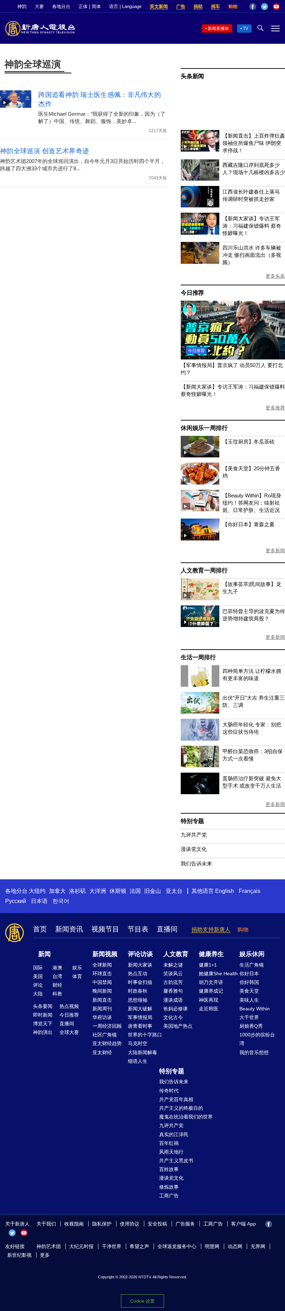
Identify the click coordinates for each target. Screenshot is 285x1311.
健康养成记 (211, 991)
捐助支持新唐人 (211, 930)
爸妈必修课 (175, 1008)
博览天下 (42, 1023)
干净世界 (111, 1246)
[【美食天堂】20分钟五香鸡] (200, 483)
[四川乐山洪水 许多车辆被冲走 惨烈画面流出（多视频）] (200, 262)
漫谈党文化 (194, 849)
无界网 (258, 1246)
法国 (135, 891)
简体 (96, 6)
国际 (38, 967)
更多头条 (275, 276)
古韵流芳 (173, 982)
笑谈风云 (173, 973)
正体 (83, 6)
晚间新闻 (102, 991)
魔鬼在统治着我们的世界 (186, 1116)
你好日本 (249, 973)
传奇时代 (169, 1090)
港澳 (57, 967)
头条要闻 (42, 1006)
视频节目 (105, 929)
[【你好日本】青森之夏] (200, 539)
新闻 (44, 954)
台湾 (57, 976)
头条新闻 (192, 76)
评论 (38, 985)
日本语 (39, 901)
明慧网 (212, 1246)
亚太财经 (102, 1052)
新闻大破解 (140, 1008)
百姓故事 (169, 1169)
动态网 (235, 1246)
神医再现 (208, 1000)
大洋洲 (97, 891)
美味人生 (249, 1000)
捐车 (215, 6)
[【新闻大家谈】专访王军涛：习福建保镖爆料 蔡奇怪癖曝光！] (200, 233)
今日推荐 (192, 293)
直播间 (167, 929)
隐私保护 (102, 1224)
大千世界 (249, 1017)
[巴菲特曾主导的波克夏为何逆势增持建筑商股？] (200, 625)
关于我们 (46, 1224)
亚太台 (174, 891)
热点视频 (69, 1006)
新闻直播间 (218, 28)
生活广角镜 (251, 965)
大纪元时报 (81, 1246)
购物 (232, 6)
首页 (40, 929)
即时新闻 (42, 1015)
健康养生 (211, 954)
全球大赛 (69, 1032)
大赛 (39, 6)
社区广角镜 (104, 1034)
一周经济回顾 (107, 1026)
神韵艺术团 (48, 1246)
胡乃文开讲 (211, 982)
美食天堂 (249, 991)
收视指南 (74, 1224)
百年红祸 (169, 1143)
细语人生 (137, 1061)
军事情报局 (140, 1017)
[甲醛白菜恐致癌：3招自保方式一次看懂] (200, 765)
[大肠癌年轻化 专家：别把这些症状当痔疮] (200, 739)
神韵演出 (42, 1032)
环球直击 (102, 973)
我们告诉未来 (196, 863)
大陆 (38, 993)
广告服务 (185, 1224)
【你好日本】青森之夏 (248, 524)
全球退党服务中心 (176, 1246)
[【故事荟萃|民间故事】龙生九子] (200, 598)
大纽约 (37, 891)
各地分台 (61, 6)
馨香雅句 (173, 991)
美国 (38, 976)
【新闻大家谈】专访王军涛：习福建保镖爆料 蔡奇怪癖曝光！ (251, 225)
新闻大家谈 (140, 965)
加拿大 (57, 891)
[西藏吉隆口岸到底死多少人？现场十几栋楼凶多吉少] (200, 179)
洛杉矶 (77, 891)
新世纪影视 (19, 1255)
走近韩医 (208, 1008)
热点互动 (137, 973)
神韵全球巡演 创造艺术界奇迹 (44, 151)
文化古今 (173, 1017)
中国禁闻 (102, 982)
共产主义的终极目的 (181, 1108)
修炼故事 (169, 1187)
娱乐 (77, 967)
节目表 (138, 929)
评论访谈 (140, 954)
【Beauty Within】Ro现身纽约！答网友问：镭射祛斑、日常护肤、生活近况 (251, 502)
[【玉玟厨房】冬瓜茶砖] (200, 455)
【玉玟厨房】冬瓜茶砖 (248, 442)
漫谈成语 (173, 1000)
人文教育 (175, 954)
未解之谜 (173, 965)
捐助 (198, 6)
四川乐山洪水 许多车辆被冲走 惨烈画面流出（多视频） (251, 255)
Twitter (264, 6)
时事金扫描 (140, 982)
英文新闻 (159, 6)
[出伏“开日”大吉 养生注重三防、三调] (200, 712)
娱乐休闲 (251, 954)
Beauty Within (254, 1008)
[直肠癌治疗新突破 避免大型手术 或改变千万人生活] (200, 792)
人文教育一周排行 (204, 570)
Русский (15, 901)
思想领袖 (137, 1000)
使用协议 (129, 1224)
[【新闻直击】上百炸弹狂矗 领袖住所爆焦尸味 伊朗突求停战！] (200, 150)
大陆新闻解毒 (142, 1052)
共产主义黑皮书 (176, 1160)
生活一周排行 (198, 657)
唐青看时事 (140, 1026)
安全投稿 (157, 1224)
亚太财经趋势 (107, 1043)
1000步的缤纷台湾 (257, 1039)
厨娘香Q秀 (251, 1026)
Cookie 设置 (142, 1301)
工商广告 (169, 1195)
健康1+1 (208, 965)
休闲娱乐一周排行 (204, 428)
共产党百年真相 (176, 1099)
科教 (57, 993)
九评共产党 (194, 835)
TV (245, 28)
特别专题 (192, 821)
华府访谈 (102, 1017)
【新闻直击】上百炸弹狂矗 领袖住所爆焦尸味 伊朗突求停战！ (253, 143)
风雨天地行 (171, 1152)
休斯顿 (117, 891)
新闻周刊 (102, 1008)
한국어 (60, 901)
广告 (180, 6)
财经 (57, 985)
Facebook (252, 6)
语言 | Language (125, 6)
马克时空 (137, 1043)
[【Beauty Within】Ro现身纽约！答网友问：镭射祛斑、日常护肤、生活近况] (200, 509)
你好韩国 (249, 982)
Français (249, 891)
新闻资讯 (69, 929)
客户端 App (243, 1224)
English (224, 891)
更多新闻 (275, 550)
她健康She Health (218, 973)
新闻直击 (102, 1000)
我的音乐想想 (254, 1052)
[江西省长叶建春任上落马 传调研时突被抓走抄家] (200, 206)
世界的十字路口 (145, 1034)
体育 (77, 976)
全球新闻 (102, 965)
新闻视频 (104, 954)
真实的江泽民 (173, 1134)
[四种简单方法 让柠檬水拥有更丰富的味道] (200, 685)
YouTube (276, 6)
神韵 (21, 6)
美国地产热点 (178, 1026)
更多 (45, 1255)
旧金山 (152, 891)
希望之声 (139, 1246)
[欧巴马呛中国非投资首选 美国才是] (233, 357)
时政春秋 (137, 991)
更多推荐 (275, 407)
